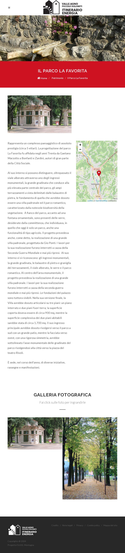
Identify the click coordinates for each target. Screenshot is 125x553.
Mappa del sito (110, 525)
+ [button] (80, 145)
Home (43, 78)
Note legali (67, 525)
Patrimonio (57, 77)
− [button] (80, 149)
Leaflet (90, 200)
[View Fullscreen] (80, 156)
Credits (55, 525)
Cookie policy (93, 525)
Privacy (79, 525)
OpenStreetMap (101, 200)
